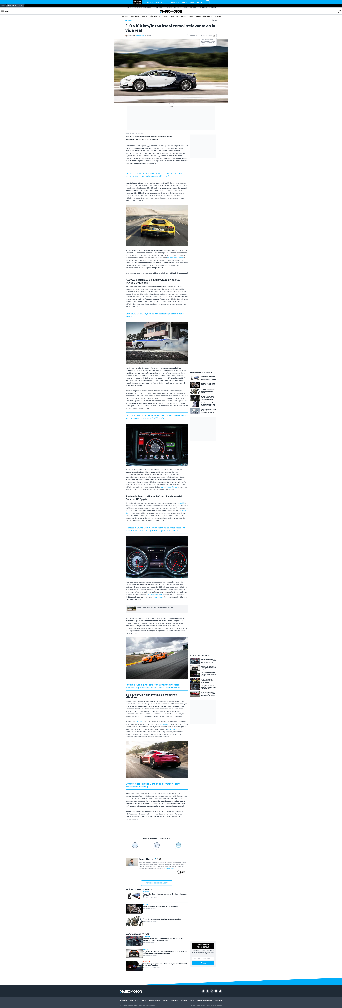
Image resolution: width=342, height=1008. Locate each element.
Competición (135, 16)
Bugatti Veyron (158, 597)
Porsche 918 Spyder (155, 594)
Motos (191, 16)
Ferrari (185, 7)
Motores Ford (148, 7)
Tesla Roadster (172, 729)
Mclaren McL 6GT (159, 7)
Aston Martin (138, 7)
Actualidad (124, 16)
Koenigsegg (193, 7)
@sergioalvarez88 (140, 35)
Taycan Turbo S (165, 724)
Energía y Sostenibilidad (204, 16)
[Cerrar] (215, 39)
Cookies (208, 1005)
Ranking (165, 16)
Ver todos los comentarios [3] (157, 883)
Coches (144, 16)
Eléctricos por (10, 5)
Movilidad (217, 16)
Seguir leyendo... (170, 868)
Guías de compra (155, 16)
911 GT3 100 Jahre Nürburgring (174, 7)
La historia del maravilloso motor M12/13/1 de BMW (142, 139)
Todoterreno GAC (203, 7)
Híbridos (183, 16)
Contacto (192, 1005)
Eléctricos (174, 16)
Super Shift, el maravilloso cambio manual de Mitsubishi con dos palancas (149, 136)
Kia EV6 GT (140, 722)
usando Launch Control (169, 487)
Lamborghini (129, 7)
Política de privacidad (216, 1005)
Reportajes (128, 20)
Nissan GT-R (181, 503)
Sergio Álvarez (131, 35)
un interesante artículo (175, 258)
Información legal (200, 1005)
